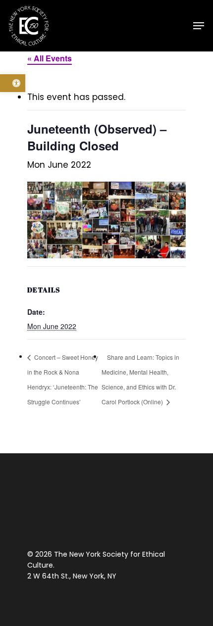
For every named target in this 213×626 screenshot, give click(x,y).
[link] (12, 83)
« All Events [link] (49, 58)
